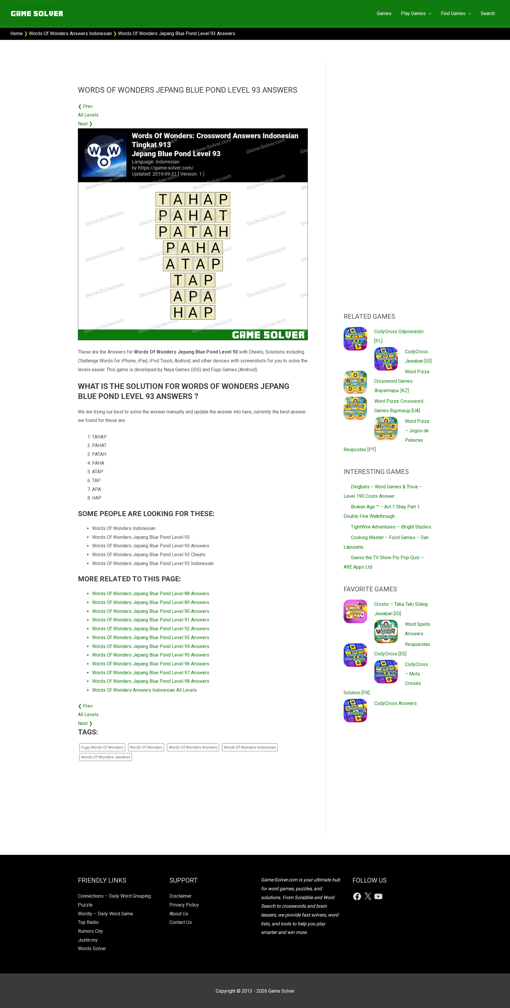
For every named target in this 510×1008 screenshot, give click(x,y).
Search (488, 13)
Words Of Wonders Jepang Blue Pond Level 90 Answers (150, 611)
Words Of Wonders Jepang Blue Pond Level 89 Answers (150, 602)
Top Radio (88, 922)
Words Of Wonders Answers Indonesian (70, 33)
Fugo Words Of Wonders (102, 747)
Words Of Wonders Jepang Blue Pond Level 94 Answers (150, 646)
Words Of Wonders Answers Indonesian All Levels (144, 690)
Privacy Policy (184, 905)
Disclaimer (180, 896)
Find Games (453, 13)
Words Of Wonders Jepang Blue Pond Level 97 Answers (150, 672)
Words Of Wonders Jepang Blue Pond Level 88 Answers (150, 593)
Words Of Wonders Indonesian (250, 747)
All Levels (88, 115)
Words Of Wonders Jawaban (105, 757)
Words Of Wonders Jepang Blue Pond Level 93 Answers (150, 637)
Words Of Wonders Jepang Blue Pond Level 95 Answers (150, 655)
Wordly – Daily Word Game (105, 914)
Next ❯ (85, 124)
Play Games (413, 13)
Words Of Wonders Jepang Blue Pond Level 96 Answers (150, 664)
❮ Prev (85, 106)
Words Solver (92, 948)
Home (16, 33)
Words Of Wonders (146, 747)
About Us (178, 914)
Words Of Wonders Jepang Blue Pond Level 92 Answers (150, 628)
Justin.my (88, 940)
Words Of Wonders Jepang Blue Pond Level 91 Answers (150, 620)
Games (384, 13)
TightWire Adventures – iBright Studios (391, 527)
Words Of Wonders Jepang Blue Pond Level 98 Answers (150, 681)
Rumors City (90, 931)
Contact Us (180, 922)
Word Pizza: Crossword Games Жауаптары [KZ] (402, 381)
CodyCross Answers (395, 703)
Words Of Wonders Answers (193, 747)
